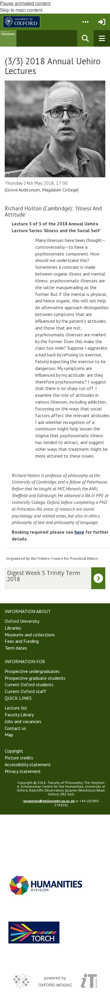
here (79, 532)
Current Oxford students (29, 684)
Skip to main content (21, 9)
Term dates (16, 648)
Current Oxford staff (25, 691)
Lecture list (16, 708)
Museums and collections (30, 635)
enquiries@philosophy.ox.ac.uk (49, 801)
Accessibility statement (28, 764)
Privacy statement (23, 771)
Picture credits (19, 758)
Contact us (15, 728)
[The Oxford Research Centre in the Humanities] (34, 932)
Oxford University (22, 621)
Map (9, 735)
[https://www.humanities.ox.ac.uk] (46, 885)
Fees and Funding (22, 641)
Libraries (13, 628)
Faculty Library (19, 714)
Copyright (14, 751)
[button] (85, 22)
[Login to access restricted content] (102, 22)
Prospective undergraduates (32, 671)
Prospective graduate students (35, 678)
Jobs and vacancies (23, 721)
